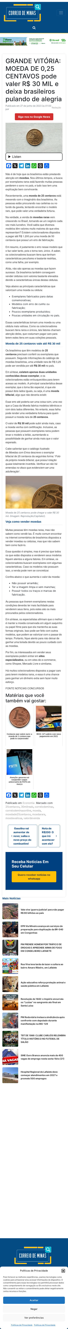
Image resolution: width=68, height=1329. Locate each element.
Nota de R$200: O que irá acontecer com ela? (48, 836)
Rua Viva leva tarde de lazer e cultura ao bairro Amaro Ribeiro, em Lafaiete (42, 966)
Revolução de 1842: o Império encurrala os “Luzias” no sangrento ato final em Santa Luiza (42, 1002)
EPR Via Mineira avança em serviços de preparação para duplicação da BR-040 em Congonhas (42, 929)
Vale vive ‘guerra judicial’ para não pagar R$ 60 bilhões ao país (42, 911)
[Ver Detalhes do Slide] (34, 41)
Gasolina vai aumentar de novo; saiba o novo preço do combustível (22, 836)
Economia (28, 802)
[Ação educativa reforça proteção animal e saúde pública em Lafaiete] (10, 984)
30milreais (27, 806)
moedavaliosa (14, 818)
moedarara (38, 814)
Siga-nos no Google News (34, 116)
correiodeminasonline (18, 810)
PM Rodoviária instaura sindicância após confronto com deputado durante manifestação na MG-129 (43, 1020)
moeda (37, 810)
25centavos (13, 806)
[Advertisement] (34, 1120)
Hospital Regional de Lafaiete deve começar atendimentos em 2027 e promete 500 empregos (39, 1075)
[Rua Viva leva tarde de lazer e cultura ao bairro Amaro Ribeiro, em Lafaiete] (10, 966)
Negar (34, 1308)
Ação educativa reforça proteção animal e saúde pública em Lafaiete (43, 984)
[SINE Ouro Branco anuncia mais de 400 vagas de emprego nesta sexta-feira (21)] (10, 1057)
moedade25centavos (18, 814)
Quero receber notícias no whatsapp (34, 876)
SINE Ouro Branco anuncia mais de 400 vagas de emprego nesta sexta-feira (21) (42, 1057)
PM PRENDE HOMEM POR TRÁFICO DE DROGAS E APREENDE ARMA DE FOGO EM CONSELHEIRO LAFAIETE (41, 947)
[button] (63, 1270)
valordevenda (32, 818)
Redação (56, 107)
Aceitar (34, 1300)
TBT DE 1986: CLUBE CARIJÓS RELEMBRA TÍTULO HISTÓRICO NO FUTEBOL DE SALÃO (43, 1038)
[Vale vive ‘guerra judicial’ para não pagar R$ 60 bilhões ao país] (10, 911)
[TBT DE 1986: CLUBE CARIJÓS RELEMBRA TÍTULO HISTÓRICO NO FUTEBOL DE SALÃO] (10, 1039)
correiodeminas (44, 806)
